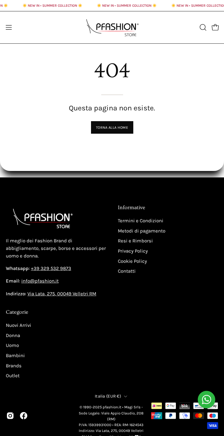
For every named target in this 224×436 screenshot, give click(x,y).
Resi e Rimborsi (135, 240)
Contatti (127, 271)
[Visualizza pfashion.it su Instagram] (10, 415)
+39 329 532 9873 (51, 268)
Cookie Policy (132, 261)
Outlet (13, 375)
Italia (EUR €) (108, 396)
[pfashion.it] (112, 27)
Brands (14, 365)
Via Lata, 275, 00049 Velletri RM (61, 293)
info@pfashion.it (40, 281)
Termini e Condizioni (140, 220)
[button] (202, 27)
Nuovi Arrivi (18, 325)
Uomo (12, 345)
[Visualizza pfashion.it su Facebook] (23, 415)
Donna (13, 335)
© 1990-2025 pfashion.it (100, 407)
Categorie (17, 312)
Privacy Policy (133, 251)
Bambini (15, 355)
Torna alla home (112, 127)
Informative (131, 208)
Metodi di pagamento (141, 231)
